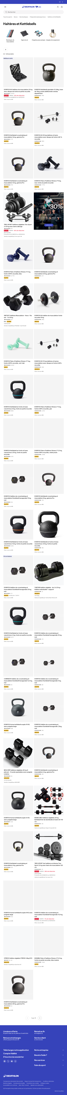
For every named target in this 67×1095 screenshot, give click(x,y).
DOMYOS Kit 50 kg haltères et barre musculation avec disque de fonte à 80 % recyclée (48, 137)
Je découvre (49, 225)
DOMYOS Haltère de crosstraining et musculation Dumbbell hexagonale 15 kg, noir (17, 498)
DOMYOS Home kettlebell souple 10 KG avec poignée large (17, 725)
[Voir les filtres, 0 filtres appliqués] (5, 50)
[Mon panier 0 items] (62, 7)
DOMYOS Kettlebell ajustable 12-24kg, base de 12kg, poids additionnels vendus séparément (48, 91)
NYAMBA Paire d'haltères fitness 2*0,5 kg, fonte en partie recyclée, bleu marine (48, 959)
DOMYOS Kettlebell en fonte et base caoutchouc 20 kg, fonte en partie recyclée (16, 452)
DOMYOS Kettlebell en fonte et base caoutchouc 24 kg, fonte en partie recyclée (46, 544)
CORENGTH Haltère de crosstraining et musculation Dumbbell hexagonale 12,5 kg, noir (18, 681)
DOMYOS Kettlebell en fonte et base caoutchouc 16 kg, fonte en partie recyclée (18, 543)
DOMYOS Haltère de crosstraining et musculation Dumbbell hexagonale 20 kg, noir (18, 589)
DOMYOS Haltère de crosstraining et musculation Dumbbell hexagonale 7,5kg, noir (48, 726)
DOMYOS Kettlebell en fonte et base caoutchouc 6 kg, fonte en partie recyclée (18, 634)
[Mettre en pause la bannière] (60, 2)
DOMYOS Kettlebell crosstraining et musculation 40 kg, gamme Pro (15, 1003)
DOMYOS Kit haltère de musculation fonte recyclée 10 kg (48, 316)
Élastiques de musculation (10, 40)
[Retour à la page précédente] (27, 1018)
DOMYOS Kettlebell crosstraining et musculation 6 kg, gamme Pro (46, 771)
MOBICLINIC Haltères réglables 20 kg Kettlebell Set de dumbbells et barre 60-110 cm (48, 819)
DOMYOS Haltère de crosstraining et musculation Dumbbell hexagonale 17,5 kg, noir (48, 914)
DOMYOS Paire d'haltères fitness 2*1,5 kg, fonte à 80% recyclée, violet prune (48, 451)
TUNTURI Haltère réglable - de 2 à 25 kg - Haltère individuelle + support (47, 588)
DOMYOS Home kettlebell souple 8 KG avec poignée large (18, 913)
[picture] (18, 72)
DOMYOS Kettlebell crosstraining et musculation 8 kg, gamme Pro (46, 497)
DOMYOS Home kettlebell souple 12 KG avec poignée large (17, 818)
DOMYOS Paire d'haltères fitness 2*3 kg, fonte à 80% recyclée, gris (47, 408)
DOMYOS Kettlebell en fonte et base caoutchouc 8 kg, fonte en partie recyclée (18, 408)
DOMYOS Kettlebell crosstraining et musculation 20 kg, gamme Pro (46, 273)
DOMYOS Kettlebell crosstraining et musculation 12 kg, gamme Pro (15, 182)
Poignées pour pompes (38, 40)
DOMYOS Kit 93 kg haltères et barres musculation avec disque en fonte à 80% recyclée (48, 363)
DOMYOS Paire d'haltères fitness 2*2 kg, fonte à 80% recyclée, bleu (17, 273)
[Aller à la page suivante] (40, 1018)
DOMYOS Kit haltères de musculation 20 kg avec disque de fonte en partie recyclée (18, 90)
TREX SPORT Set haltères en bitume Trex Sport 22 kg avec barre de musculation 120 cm (48, 865)
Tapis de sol (24, 40)
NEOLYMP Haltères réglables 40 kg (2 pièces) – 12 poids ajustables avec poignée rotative (18, 772)
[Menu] (5, 7)
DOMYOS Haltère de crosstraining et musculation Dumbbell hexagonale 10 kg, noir (48, 635)
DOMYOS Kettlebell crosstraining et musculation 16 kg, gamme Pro (15, 136)
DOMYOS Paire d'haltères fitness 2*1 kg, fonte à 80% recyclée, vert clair (17, 362)
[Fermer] (62, 2)
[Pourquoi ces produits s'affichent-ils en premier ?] (4, 54)
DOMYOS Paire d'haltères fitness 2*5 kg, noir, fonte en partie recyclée (47, 182)
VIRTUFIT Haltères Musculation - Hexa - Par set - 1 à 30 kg (18, 316)
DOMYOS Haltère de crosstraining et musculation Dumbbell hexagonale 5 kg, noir (47, 681)
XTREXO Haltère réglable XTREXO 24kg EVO (18, 958)
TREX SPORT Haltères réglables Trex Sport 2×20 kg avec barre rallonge (18, 225)
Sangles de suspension (53, 40)
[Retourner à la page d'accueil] (31, 7)
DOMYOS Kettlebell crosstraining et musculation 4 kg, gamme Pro (15, 864)
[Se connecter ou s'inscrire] (58, 7)
